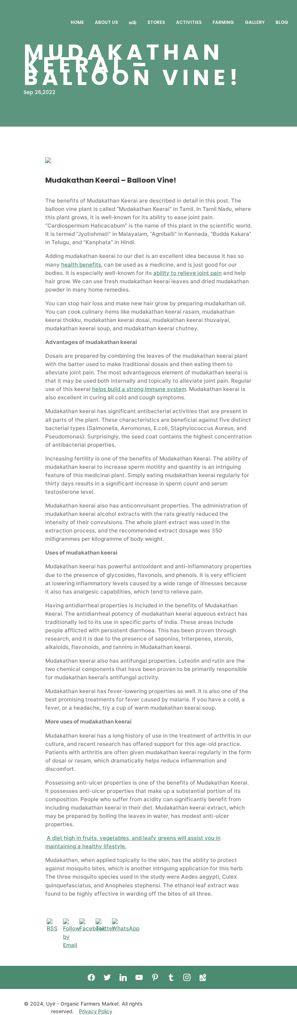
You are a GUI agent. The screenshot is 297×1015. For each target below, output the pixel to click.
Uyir (46, 22)
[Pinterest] (155, 977)
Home (77, 22)
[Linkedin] (123, 977)
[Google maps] (203, 977)
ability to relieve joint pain (187, 272)
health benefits (81, 264)
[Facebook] (91, 977)
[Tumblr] (171, 977)
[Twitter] (107, 977)
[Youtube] (139, 977)
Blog (282, 22)
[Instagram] (187, 977)
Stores (156, 22)
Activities (189, 22)
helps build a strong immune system (139, 389)
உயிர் (133, 22)
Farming (223, 22)
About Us (106, 22)
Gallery (255, 22)
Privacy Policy (95, 1011)
